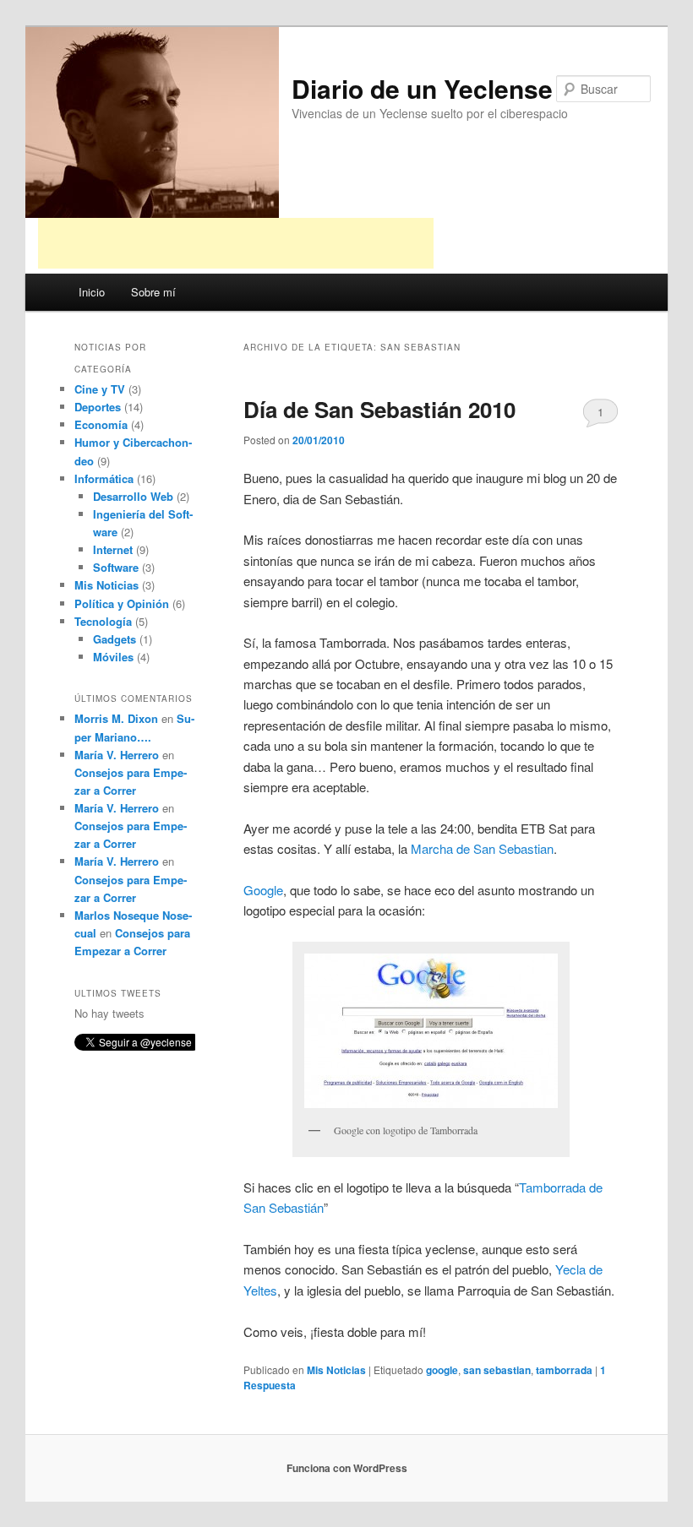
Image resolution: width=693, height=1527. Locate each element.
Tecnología (103, 621)
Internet (113, 549)
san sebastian (497, 1370)
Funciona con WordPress (346, 1467)
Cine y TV (99, 389)
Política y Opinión (121, 603)
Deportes (97, 407)
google (442, 1370)
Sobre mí (153, 292)
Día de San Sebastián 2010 (379, 409)
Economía (101, 424)
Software (116, 567)
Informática (104, 478)
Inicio (92, 292)
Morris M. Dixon (116, 718)
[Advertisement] (236, 243)
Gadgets (114, 639)
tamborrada (564, 1370)
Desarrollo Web (133, 496)
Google (263, 890)
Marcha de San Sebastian (482, 848)
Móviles (113, 657)
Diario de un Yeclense (422, 88)
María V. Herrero (116, 755)
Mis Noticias (336, 1370)
